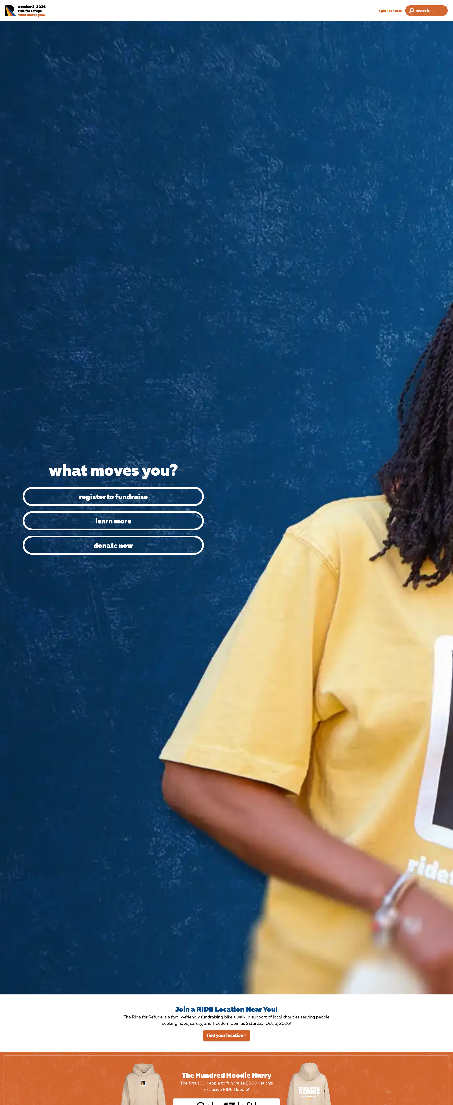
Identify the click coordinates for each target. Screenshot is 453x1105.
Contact (395, 10)
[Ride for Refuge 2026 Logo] (36, 11)
